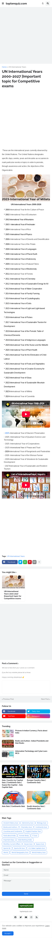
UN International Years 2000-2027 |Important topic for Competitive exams (12, 595)
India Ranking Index (25, 840)
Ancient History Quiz (10, 823)
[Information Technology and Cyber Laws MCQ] (8, 754)
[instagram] (31, 917)
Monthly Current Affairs (11, 844)
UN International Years (17, 67)
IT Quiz (34, 835)
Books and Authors (10, 827)
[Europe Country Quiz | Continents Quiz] (38, 771)
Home (4, 67)
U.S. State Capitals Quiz (36, 848)
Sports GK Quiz (19, 848)
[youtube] (26, 917)
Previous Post (8, 699)
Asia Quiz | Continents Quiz (13, 806)
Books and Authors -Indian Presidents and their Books (31, 742)
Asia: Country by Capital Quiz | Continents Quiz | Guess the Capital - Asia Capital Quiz (12, 783)
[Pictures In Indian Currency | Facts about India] (8, 733)
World (5, 852)
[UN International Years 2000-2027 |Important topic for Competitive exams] (13, 582)
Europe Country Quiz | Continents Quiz (36, 781)
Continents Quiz (41, 827)
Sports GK (7, 848)
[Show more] (39, 562)
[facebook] (15, 917)
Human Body (24, 835)
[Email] (34, 562)
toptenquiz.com (16, 3)
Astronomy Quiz (27, 823)
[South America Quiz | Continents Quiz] (38, 797)
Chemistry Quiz (26, 827)
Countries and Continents (12, 831)
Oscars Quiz (28, 844)
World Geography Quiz (19, 852)
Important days (8, 840)
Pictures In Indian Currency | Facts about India (31, 732)
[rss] (37, 917)
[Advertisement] (26, 35)
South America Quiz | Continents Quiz (36, 807)
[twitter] (21, 917)
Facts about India (9, 835)
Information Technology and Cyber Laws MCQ (31, 752)
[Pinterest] (30, 562)
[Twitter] (20, 562)
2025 (7, 433)
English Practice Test (33, 831)
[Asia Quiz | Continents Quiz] (13, 797)
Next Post (45, 699)
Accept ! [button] (7, 933)
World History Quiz (39, 852)
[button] (3, 3)
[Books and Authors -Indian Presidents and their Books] (8, 744)
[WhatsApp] (25, 562)
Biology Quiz (41, 823)
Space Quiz (40, 844)
